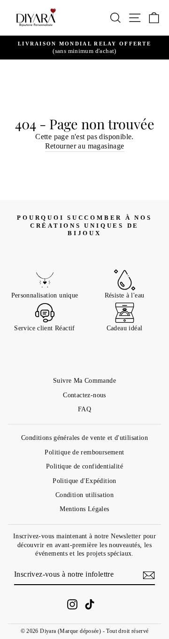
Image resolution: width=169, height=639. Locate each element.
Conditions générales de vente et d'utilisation (84, 437)
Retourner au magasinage (84, 146)
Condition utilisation (84, 494)
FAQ (84, 409)
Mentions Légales (84, 509)
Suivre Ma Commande (84, 380)
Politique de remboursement (84, 452)
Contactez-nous (84, 395)
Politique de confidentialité (84, 466)
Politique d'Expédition (84, 480)
